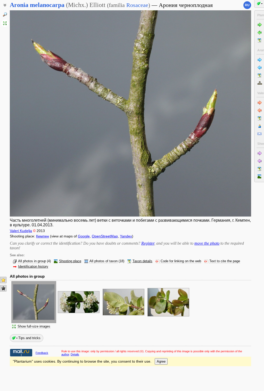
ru (247, 5)
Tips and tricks (29, 338)
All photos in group (32, 261)
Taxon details (142, 261)
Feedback (42, 352)
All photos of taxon (103, 261)
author (65, 354)
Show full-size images (34, 326)
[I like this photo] (3, 280)
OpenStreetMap (105, 236)
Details (75, 354)
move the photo (206, 243)
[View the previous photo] (35, 113)
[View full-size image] (5, 23)
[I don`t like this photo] (3, 288)
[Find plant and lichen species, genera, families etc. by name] (5, 14)
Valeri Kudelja (21, 231)
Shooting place (70, 261)
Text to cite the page (224, 261)
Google (84, 236)
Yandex (126, 236)
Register (147, 243)
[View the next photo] (226, 113)
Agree (161, 361)
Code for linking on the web (181, 261)
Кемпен (42, 236)
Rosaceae (137, 5)
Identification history (33, 266)
